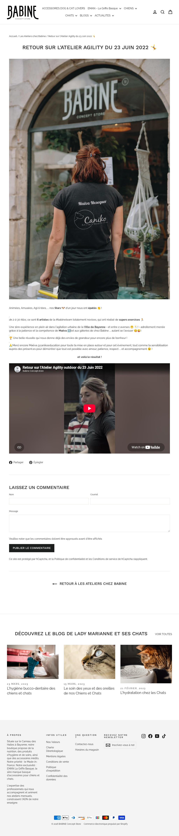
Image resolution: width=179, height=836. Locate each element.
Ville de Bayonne (94, 327)
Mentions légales (56, 756)
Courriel (94, 494)
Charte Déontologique (54, 749)
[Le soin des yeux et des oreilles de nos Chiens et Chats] (89, 662)
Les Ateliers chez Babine (33, 36)
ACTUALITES (103, 15)
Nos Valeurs (53, 742)
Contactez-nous (84, 744)
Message (13, 511)
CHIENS (129, 8)
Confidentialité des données (56, 778)
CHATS (69, 15)
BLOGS (84, 15)
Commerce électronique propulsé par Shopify (106, 824)
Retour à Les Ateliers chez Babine (92, 584)
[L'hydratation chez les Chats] (146, 664)
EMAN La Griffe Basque (20, 768)
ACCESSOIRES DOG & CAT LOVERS (63, 8)
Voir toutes (163, 634)
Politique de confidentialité (69, 559)
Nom (11, 494)
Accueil (13, 36)
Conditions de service (105, 559)
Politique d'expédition (53, 769)
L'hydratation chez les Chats (143, 693)
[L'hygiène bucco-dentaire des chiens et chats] (33, 662)
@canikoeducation (49, 345)
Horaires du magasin (87, 749)
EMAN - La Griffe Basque (103, 8)
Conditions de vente (57, 761)
